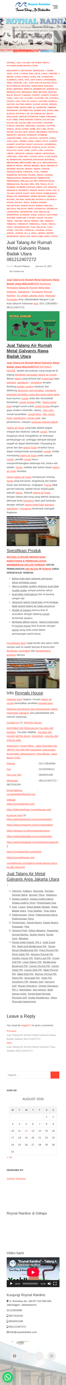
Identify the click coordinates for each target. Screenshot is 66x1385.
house (10, 132)
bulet (17, 95)
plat (50, 184)
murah (29, 169)
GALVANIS (37, 736)
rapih (39, 193)
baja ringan (14, 86)
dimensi (52, 107)
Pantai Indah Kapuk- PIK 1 (26, 942)
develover (26, 107)
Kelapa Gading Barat (41, 898)
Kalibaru (27, 891)
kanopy (11, 144)
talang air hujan (28, 455)
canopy (45, 95)
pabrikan (12, 175)
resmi (34, 196)
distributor (26, 110)
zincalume (37, 236)
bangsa (26, 86)
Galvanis (11, 291)
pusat (41, 190)
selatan (11, 209)
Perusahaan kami (16, 643)
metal (19, 166)
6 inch (18, 77)
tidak (44, 224)
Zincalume (37, 291)
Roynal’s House (33, 722)
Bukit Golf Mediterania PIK (31, 946)
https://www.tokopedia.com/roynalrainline (29, 836)
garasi (10, 126)
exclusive (12, 116)
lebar (10, 153)
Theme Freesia (48, 1371)
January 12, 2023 (43, 266)
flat (9, 119)
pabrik (44, 172)
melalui (37, 163)
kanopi (53, 141)
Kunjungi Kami (15, 815)
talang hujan (30, 447)
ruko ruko (48, 410)
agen (33, 77)
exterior (33, 116)
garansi (47, 123)
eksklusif (52, 110)
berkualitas (14, 92)
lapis (34, 150)
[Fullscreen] (55, 1283)
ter (42, 221)
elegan (11, 113)
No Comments (16, 271)
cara (9, 98)
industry (12, 135)
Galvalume (24, 291)
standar (24, 215)
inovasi (22, 135)
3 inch (44, 73)
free (15, 119)
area (9, 83)
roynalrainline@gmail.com (21, 794)
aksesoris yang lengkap (31, 390)
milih (43, 166)
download (40, 110)
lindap (37, 153)
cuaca (33, 101)
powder (11, 187)
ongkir (45, 169)
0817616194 (26, 70)
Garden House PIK (22, 958)
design (53, 104)
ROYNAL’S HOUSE (18, 557)
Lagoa (21, 906)
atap (31, 83)
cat (21, 98)
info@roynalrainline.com (23, 1332)
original (28, 172)
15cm (9, 73)
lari (40, 150)
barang (48, 86)
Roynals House (29, 692)
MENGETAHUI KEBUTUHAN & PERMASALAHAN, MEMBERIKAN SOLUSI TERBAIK (27, 561)
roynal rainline (25, 199)
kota (44, 147)
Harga (10, 477)
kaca (45, 141)
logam (33, 156)
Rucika (19, 202)
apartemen (49, 80)
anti (27, 80)
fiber (42, 116)
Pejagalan (17, 926)
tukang (19, 230)
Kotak (51, 147)
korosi (36, 147)
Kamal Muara (34, 922)
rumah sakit (28, 206)
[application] (33, 1272)
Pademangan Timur (23, 918)
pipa (32, 184)
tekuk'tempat (30, 221)
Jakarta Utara (36, 295)
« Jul (9, 1157)
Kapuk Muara (50, 922)
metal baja (48, 378)
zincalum (25, 236)
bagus (38, 83)
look (41, 156)
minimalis (52, 166)
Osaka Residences (38, 997)
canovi (54, 95)
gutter (51, 126)
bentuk (28, 89)
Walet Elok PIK (25, 974)
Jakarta (33, 138)
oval (36, 172)
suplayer (52, 215)
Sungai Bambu (20, 934)
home (33, 129)
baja (54, 83)
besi (35, 92)
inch (25, 132)
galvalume (25, 123)
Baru (9, 89)
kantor (20, 144)
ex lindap (47, 113)
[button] (7, 1377)
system (31, 218)
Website (11, 799)
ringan (51, 196)
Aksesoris (17, 602)
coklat (25, 101)
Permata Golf (19, 997)
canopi (36, 95)
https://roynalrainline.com (21, 803)
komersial (50, 144)
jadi (25, 138)
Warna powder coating (24, 586)
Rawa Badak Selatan (38, 906)
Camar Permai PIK (39, 966)
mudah (20, 169)
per (36, 181)
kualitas (12, 150)
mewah (35, 166)
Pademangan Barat (46, 914)
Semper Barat (19, 894)
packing (22, 175)
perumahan (13, 184)
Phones (11, 763)
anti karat (36, 80)
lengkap (19, 153)
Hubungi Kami (14, 699)
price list (41, 187)
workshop (12, 236)
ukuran (40, 230)
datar (44, 104)
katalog (38, 144)
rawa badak (50, 193)
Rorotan (49, 891)
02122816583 (14, 1310)
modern (11, 169)
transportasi (21, 227)
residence (24, 196)
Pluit (26, 926)
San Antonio (39, 989)
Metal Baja (44, 287)
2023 (31, 73)
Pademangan (19, 914)
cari (16, 98)
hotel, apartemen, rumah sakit (23, 418)
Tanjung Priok (19, 930)
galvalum (12, 123)
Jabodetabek (14, 138)
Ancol (31, 914)
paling (32, 175)
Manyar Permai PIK (45, 974)
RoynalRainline (17, 1371)
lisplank (23, 156)
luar (47, 156)
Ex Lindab (22, 295)
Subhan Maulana (16, 1178)
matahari (38, 160)
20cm (37, 73)
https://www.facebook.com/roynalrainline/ (29, 819)
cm (46, 98)
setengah (39, 209)
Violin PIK (46, 977)
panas (40, 175)
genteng (30, 126)
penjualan (26, 181)
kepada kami (46, 703)
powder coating (26, 187)
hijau (18, 129)
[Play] (11, 1283)
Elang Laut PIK (42, 958)
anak (20, 80)
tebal (10, 221)
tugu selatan (38, 227)
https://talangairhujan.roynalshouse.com (29, 809)
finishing (51, 116)
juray (38, 141)
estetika (21, 113)
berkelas (52, 89)
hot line (41, 129)
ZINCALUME (14, 740)
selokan (21, 209)
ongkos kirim (14, 172)
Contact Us (13, 722)
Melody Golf (36, 981)
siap (35, 212)
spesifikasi (13, 215)
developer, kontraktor (18, 650)
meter (27, 166)
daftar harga (24, 104)
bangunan (37, 86)
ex (28, 113)
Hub (35, 303)
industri (53, 132)
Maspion (27, 160)
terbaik (49, 221)
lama (27, 150)
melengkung (50, 163)
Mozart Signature (27, 985)
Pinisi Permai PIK (48, 950)
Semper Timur (37, 894)
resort (42, 196)
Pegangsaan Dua (46, 902)
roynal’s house (23, 625)
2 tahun (23, 73)
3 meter (53, 73)
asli (25, 83)
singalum (44, 212)
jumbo (23, 141)
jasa (9, 141)
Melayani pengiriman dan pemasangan (28, 709)
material (50, 160)
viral (34, 233)
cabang (26, 95)
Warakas (23, 938)
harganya (28, 500)
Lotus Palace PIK (32, 962)
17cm (15, 73)
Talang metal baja (49, 621)
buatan (52, 92)
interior (31, 135)
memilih (11, 166)
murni (37, 169)
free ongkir (26, 119)
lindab (29, 153)
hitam (25, 129)
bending (18, 89)
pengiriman (13, 181)
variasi (19, 233)
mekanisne (26, 163)
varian (10, 233)
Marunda (38, 891)
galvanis (37, 123)
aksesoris (47, 77)
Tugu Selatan (34, 910)
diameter (41, 107)
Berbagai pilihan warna (24, 621)
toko (10, 227)
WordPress (37, 1375)
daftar (11, 104)
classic (28, 98)
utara (48, 230)
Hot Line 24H (14, 774)
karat (29, 144)
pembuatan (43, 178)
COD (17, 101)
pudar (33, 190)
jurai (31, 141)
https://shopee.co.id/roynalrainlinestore (28, 830)
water (50, 233)
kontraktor (24, 147)
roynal (11, 199)
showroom (26, 212)
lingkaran (48, 153)
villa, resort (49, 414)
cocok (10, 101)
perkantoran (46, 181)
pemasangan (14, 178)
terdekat (22, 224)
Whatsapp (12, 780)
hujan (18, 132)
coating (53, 98)
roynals (41, 199)
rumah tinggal (44, 206)
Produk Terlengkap (33, 36)
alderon (12, 80)
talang (48, 218)
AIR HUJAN (31, 568)
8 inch (25, 77)
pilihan (25, 184)
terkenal (34, 224)
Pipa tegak (41, 184)
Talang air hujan (15, 427)
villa (27, 233)
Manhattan (25, 989)
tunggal (29, 230)
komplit (11, 147)
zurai (47, 236)
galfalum (48, 119)
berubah (27, 92)
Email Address (15, 790)
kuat (20, 150)
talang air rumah (47, 374)
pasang (49, 175)
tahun (39, 218)
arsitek (17, 83)
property (23, 190)
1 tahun (49, 70)
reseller (12, 196)
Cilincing (16, 891)
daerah (52, 101)
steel (34, 215)
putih (49, 190)
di (34, 107)
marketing (16, 160)
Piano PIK (17, 977)
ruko (27, 202)
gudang (41, 126)
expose (23, 116)
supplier (21, 218)
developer (13, 107)
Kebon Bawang (37, 930)
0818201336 (38, 70)
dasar (36, 104)
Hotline (47, 49)
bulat (10, 95)
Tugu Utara (49, 910)
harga (10, 129)
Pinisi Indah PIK (20, 954)
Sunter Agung (37, 934)
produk (52, 187)
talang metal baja (34, 504)
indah (32, 132)
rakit (26, 193)
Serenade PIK (32, 977)
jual (15, 141)
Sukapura (51, 894)
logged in (26, 1025)
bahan (46, 83)
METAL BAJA (22, 736)
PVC (55, 190)
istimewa (42, 135)
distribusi (12, 110)
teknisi (18, 221)
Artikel (11, 63)
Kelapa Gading (20, 898)
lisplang (12, 156)
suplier (11, 218)
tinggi (51, 224)
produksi (12, 190)
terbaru (11, 224)
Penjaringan (18, 922)
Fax (9, 769)
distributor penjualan (26, 374)
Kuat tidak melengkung (24, 594)
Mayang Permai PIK (42, 954)
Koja (14, 906)
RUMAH (46, 568)
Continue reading (26, 49)
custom (43, 101)
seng (30, 209)
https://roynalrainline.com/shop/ (24, 851)
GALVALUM (51, 736)
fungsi (38, 119)
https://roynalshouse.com (21, 857)
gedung (19, 126)
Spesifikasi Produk (24, 550)
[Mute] (49, 1283)
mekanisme (13, 163)
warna (42, 233)
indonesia (41, 132)
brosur (43, 92)
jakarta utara (47, 138)
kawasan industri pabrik (45, 422)
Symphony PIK (20, 981)
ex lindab (36, 113)
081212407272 (13, 70)
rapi (32, 193)
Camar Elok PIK (33, 970)
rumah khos (34, 414)
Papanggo (52, 930)
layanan (48, 150)
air (38, 77)
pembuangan (29, 178)
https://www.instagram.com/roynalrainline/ (30, 824)
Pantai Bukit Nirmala (39, 993)
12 (26, 1130)
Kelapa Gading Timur (23, 902)
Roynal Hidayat (22, 266)
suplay (42, 215)
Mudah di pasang (21, 610)
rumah (34, 202)
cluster (39, 98)
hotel (50, 129)
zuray (54, 236)
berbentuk (39, 89)
